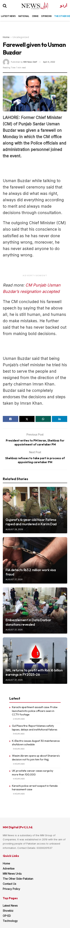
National (23, 16)
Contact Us (9, 883)
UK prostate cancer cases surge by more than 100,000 (32, 772)
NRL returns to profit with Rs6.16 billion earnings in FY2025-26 (34, 672)
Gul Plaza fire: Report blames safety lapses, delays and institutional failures (34, 727)
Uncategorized (21, 37)
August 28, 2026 (14, 529)
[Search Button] (5, 5)
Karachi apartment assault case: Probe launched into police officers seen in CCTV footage (34, 710)
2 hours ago (19, 719)
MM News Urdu (12, 873)
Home (6, 37)
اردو (63, 5)
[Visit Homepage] (31, 5)
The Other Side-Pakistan (18, 878)
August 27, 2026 (14, 579)
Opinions (46, 16)
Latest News (10, 905)
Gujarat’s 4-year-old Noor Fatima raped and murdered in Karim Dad (31, 522)
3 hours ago (18, 734)
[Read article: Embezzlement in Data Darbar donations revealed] (35, 610)
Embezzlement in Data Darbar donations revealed (28, 622)
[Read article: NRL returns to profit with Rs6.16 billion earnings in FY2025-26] (35, 660)
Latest (5, 16)
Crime (35, 16)
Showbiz (8, 910)
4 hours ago (19, 764)
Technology (10, 920)
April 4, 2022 (49, 62)
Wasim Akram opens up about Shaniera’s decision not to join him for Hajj (36, 757)
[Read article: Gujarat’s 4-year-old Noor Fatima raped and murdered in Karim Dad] (35, 510)
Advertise (9, 868)
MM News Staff (30, 62)
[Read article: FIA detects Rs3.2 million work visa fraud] (35, 560)
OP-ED (7, 915)
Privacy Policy (11, 888)
